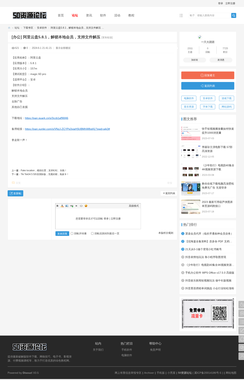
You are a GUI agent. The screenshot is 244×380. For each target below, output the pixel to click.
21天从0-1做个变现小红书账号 (203, 249)
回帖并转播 (80, 233)
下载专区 (28, 27)
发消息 (221, 60)
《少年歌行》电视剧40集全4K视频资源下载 (209, 264)
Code (81, 206)
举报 (169, 183)
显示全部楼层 (63, 48)
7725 (225, 48)
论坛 (75, 15)
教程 (131, 15)
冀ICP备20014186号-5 (207, 372)
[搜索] (233, 15)
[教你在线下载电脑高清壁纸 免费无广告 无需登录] (190, 188)
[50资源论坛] (30, 21)
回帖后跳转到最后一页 (107, 233)
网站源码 (227, 106)
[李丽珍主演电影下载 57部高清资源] (190, 152)
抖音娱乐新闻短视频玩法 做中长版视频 (208, 280)
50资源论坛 (9, 28)
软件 (103, 15)
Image (67, 206)
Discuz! (27, 372)
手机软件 (126, 349)
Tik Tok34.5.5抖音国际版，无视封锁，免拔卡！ (45, 174)
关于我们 (98, 349)
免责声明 (155, 349)
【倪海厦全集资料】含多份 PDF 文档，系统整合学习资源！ (209, 241)
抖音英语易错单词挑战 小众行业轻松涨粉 (209, 288)
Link (72, 206)
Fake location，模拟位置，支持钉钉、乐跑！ (44, 170)
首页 (61, 15)
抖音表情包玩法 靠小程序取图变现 (205, 257)
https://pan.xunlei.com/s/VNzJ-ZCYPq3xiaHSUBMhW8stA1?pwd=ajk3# (67, 128)
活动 (117, 15)
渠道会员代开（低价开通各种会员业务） (209, 233)
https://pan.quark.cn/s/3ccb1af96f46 (46, 118)
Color (62, 206)
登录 (220, 3)
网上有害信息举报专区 (128, 372)
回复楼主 (209, 75)
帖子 (192, 15)
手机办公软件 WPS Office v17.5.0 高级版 (209, 272)
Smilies (86, 206)
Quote (76, 206)
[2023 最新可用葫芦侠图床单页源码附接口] (190, 207)
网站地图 (231, 372)
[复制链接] (107, 37)
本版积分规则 (165, 232)
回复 (18, 183)
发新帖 (17, 193)
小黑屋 (171, 372)
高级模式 (134, 205)
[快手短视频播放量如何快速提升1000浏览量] (190, 133)
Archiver (149, 372)
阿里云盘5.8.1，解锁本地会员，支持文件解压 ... (77, 27)
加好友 (194, 60)
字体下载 (208, 106)
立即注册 (230, 3)
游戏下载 (227, 98)
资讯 (89, 15)
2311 (190, 48)
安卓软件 (42, 27)
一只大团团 (207, 41)
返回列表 (170, 193)
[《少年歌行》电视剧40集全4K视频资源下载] (190, 170)
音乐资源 (189, 106)
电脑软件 (189, 98)
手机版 (161, 372)
